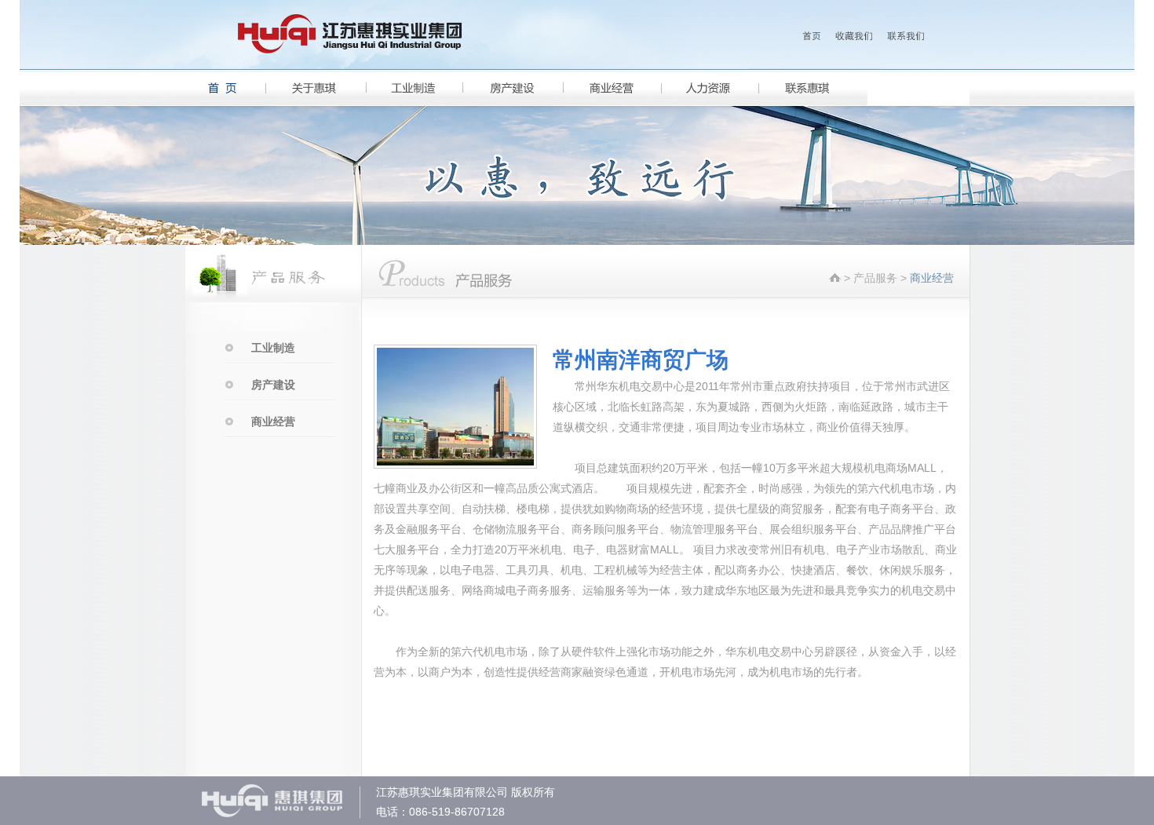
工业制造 (273, 347)
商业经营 (273, 421)
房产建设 (273, 384)
